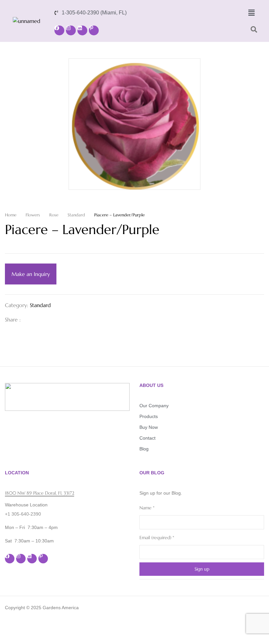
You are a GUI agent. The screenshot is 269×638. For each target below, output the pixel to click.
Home (10, 215)
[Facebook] (59, 30)
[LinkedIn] (50, 319)
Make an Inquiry (30, 274)
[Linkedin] (82, 30)
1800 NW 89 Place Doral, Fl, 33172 (39, 493)
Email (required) (156, 537)
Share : (13, 319)
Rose (53, 215)
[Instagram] (71, 30)
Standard (76, 215)
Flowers (33, 215)
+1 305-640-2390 (23, 514)
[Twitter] (40, 319)
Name (147, 508)
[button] (251, 13)
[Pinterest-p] (94, 30)
